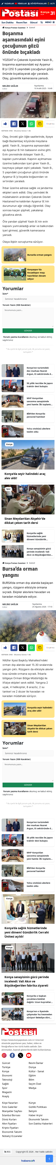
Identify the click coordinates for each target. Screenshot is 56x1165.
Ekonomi (7, 1075)
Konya (5, 1071)
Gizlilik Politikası (38, 1107)
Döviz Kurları (9, 1119)
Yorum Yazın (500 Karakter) (17, 305)
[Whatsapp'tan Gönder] (31, 124)
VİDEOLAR (22, 3)
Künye (32, 1102)
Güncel (33, 22)
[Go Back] (49, 1158)
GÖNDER (28, 330)
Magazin (7, 1092)
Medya (32, 1088)
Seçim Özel (35, 1083)
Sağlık (5, 1083)
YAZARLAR (9, 3)
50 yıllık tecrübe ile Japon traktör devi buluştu (40, 385)
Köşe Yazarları (10, 1102)
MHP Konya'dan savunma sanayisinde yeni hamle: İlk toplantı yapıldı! (39, 401)
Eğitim (32, 1075)
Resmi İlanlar (36, 1063)
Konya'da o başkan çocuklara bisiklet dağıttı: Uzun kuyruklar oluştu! (39, 999)
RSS (8, 1151)
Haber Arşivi (35, 1115)
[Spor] (28, 499)
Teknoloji (7, 1079)
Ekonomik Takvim (12, 1132)
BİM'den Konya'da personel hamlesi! (36, 415)
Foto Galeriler (9, 1107)
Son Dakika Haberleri (41, 1123)
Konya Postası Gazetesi (15, 27)
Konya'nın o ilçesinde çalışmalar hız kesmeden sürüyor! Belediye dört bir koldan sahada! (39, 1014)
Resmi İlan (21, 22)
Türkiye (6, 1067)
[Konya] (28, 454)
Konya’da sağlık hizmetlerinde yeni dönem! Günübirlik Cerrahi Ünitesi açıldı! (38, 536)
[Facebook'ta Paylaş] (13, 124)
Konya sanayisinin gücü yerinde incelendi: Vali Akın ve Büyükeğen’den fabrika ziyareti (39, 551)
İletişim (33, 1111)
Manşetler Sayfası (12, 1111)
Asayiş (5, 1096)
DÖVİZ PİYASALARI (38, 3)
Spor (4, 1088)
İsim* (5, 293)
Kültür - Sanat (36, 1071)
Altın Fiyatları (9, 1123)
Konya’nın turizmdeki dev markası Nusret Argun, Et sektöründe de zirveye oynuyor (39, 371)
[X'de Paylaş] (22, 124)
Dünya (32, 1067)
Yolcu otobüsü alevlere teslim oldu (38, 430)
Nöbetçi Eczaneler (12, 1136)
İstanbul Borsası (11, 1115)
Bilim (31, 1079)
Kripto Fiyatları (10, 1127)
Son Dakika (7, 22)
